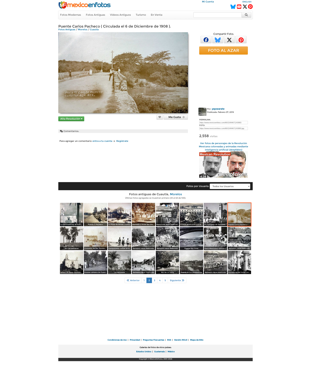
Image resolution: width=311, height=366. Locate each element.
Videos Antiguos (120, 14)
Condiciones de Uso (117, 340)
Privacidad (135, 340)
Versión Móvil (180, 340)
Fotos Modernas (70, 14)
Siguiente (176, 280)
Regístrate (122, 141)
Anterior (134, 280)
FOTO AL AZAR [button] (223, 50)
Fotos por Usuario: (197, 186)
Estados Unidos (143, 351)
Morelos (82, 29)
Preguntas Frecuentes (153, 340)
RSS (169, 340)
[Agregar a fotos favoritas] (159, 117)
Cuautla (94, 29)
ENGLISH (246, 1)
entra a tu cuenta (102, 141)
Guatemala (159, 351)
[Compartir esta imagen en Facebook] (206, 39)
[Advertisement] (223, 80)
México (171, 351)
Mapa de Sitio (196, 340)
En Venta (156, 14)
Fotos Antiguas (95, 14)
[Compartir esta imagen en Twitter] (229, 39)
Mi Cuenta (208, 1)
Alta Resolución (70, 118)
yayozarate (218, 108)
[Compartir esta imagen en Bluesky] (217, 39)
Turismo (141, 14)
